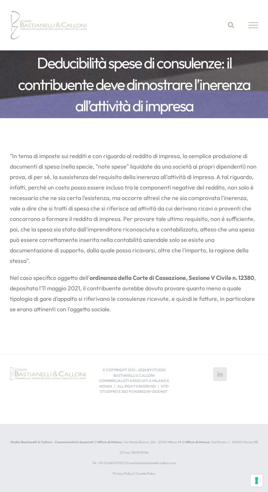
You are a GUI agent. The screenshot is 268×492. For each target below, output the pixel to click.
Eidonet (160, 391)
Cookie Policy (145, 473)
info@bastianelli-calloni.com (155, 463)
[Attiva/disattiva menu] (253, 25)
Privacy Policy (123, 473)
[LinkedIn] (220, 374)
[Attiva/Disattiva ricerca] (231, 25)
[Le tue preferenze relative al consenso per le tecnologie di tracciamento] (256, 480)
